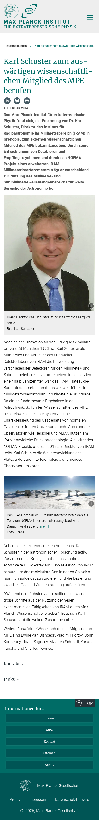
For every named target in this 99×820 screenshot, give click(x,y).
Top (89, 703)
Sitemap (49, 753)
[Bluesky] (17, 100)
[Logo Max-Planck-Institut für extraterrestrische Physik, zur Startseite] (40, 16)
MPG (49, 730)
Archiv (49, 765)
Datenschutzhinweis (72, 799)
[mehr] (44, 526)
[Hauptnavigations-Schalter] (90, 17)
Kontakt (49, 741)
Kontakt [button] (12, 663)
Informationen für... (25, 708)
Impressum (37, 799)
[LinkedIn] (7, 100)
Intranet (49, 718)
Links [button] (10, 679)
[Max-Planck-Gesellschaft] (28, 785)
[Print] (27, 100)
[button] (91, 306)
